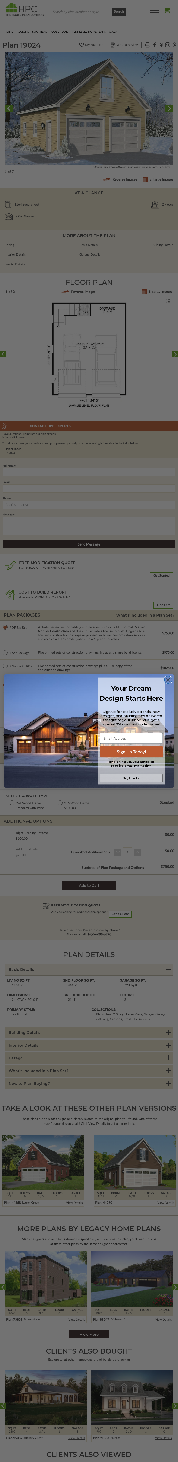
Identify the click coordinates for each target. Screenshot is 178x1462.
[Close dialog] (168, 680)
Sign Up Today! (131, 751)
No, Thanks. (131, 778)
